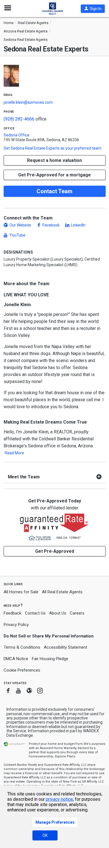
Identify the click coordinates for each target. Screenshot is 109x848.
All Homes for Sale (21, 591)
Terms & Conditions (22, 647)
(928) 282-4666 (19, 119)
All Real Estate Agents (62, 591)
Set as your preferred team (52, 148)
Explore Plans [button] (65, 756)
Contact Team (54, 191)
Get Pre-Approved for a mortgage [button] (54, 175)
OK (45, 835)
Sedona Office (16, 135)
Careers (77, 613)
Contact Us (35, 613)
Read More (14, 453)
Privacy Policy (16, 624)
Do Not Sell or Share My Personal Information (49, 636)
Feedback (12, 613)
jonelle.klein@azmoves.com (28, 102)
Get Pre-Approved (54, 551)
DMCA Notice (16, 658)
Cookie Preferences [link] (22, 670)
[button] (93, 8)
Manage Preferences (55, 822)
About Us (57, 613)
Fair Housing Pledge (50, 658)
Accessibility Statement (65, 647)
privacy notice (59, 799)
